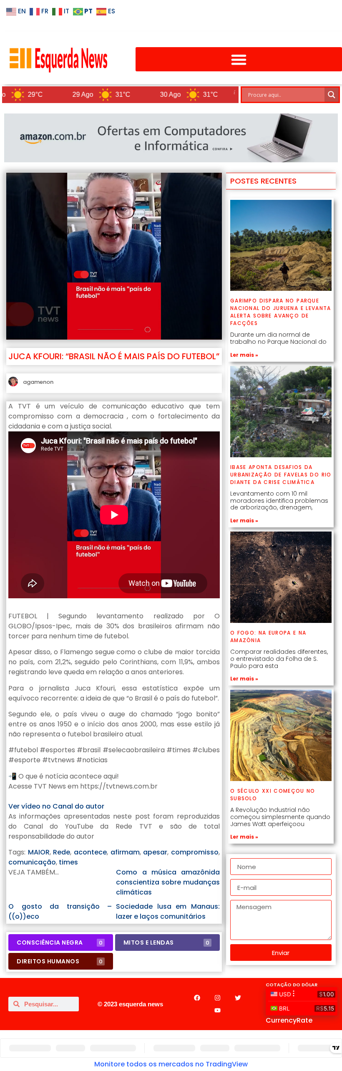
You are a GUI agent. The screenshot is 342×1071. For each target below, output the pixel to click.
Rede (61, 852)
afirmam (125, 852)
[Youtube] (217, 1010)
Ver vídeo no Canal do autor (56, 806)
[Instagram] (217, 997)
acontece (90, 852)
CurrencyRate (289, 1020)
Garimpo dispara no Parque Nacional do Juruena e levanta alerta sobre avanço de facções (280, 312)
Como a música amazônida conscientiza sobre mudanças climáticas (167, 882)
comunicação (32, 862)
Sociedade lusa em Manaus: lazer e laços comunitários (167, 911)
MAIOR (39, 852)
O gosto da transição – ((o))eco (60, 911)
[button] (239, 59)
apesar (155, 852)
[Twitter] (237, 997)
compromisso (195, 852)
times (68, 862)
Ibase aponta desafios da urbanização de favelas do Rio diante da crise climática (281, 475)
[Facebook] (197, 997)
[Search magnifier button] (331, 95)
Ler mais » (244, 354)
